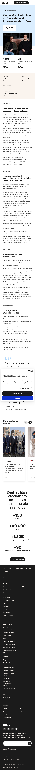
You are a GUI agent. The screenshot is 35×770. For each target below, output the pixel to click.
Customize (17, 398)
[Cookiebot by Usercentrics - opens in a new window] (26, 371)
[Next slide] (30, 422)
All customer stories (10, 10)
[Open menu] (31, 2)
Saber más (8, 477)
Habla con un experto (17, 559)
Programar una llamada (21, 2)
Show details (25, 388)
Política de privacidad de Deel (21, 748)
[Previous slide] (26, 422)
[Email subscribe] (29, 743)
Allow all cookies (17, 393)
